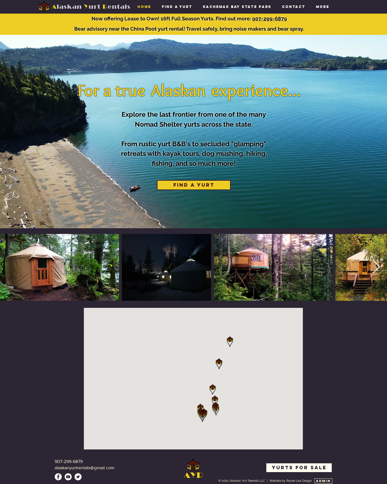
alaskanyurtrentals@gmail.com (84, 467)
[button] (294, 7)
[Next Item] (376, 267)
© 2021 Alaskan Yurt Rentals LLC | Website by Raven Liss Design (265, 481)
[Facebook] (58, 476)
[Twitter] (78, 476)
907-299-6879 (269, 19)
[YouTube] (68, 476)
